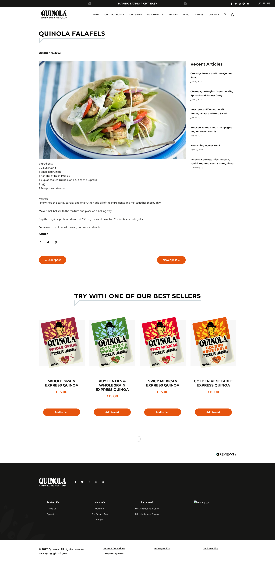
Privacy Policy (162, 548)
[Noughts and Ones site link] (57, 554)
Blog (186, 14)
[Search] (225, 14)
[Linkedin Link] (248, 4)
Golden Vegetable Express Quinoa (213, 383)
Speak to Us (52, 514)
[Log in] (232, 14)
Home (96, 14)
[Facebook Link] (231, 4)
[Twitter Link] (236, 4)
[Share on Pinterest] (56, 242)
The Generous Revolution (147, 508)
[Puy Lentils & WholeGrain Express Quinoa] (112, 343)
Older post (54, 260)
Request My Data (114, 553)
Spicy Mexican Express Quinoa (162, 383)
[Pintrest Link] (244, 4)
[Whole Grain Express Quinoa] (62, 343)
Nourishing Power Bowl (205, 145)
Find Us (199, 14)
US (268, 3)
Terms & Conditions (114, 548)
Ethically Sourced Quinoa (147, 514)
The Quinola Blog (100, 514)
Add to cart (62, 412)
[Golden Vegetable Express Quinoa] (213, 343)
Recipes (173, 14)
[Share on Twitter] (48, 242)
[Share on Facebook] (40, 242)
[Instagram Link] (240, 4)
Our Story (136, 14)
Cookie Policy (210, 548)
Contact (214, 14)
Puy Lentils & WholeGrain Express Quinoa (112, 385)
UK (259, 3)
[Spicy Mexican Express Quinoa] (163, 343)
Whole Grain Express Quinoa (61, 383)
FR (264, 3)
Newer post (170, 260)
